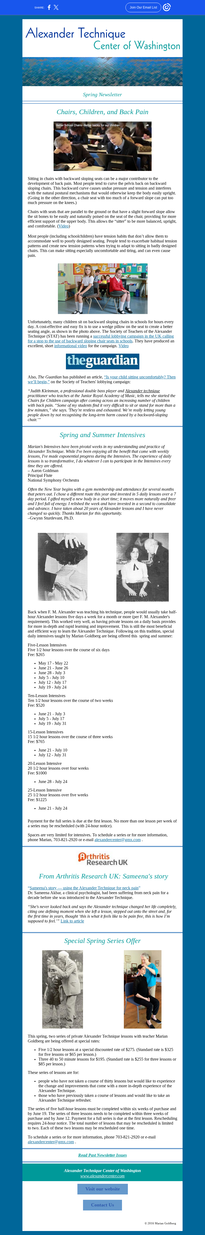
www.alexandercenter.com (102, 1176)
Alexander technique (142, 391)
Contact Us (102, 1205)
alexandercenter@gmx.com (117, 839)
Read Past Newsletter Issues (102, 1155)
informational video (70, 345)
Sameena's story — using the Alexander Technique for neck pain (84, 888)
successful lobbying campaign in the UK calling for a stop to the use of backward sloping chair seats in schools (101, 338)
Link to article (72, 921)
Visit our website (102, 1189)
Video (63, 226)
